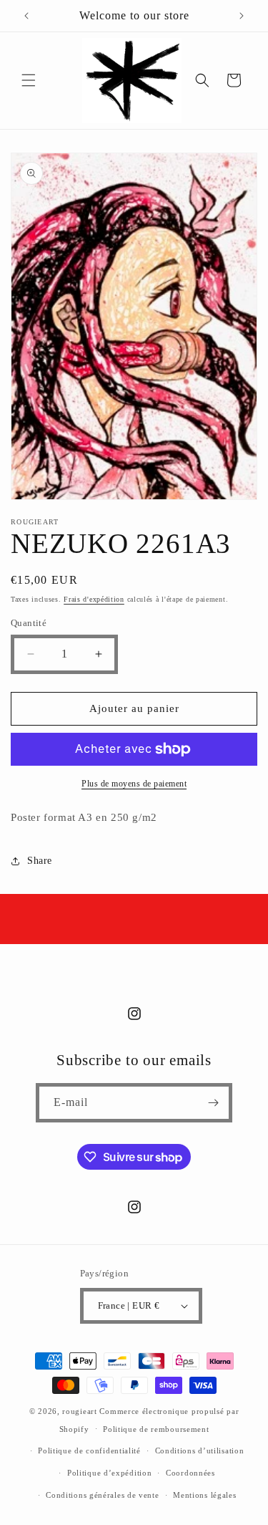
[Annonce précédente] (26, 16)
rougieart (79, 1411)
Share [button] (39, 860)
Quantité (28, 622)
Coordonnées (190, 1472)
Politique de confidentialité (89, 1450)
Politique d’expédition (109, 1472)
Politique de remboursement (156, 1429)
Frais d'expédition (94, 599)
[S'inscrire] (213, 1102)
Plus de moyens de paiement (134, 784)
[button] (28, 80)
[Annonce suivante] (241, 16)
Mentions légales (204, 1495)
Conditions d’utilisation (199, 1450)
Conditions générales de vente (102, 1495)
